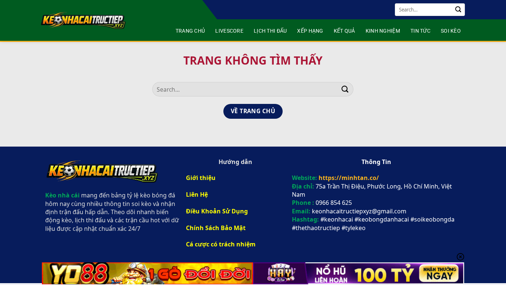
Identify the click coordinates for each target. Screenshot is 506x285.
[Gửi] (458, 9)
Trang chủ (190, 31)
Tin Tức (420, 31)
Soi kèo (451, 31)
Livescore (229, 31)
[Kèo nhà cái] (84, 20)
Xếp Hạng (310, 31)
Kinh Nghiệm (383, 31)
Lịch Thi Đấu (270, 31)
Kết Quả (344, 31)
